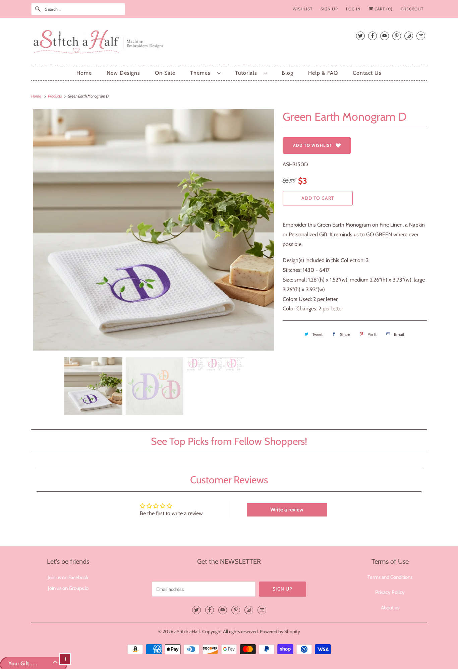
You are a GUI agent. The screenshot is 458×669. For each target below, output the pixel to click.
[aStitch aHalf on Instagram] (408, 35)
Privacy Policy (390, 592)
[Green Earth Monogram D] (153, 230)
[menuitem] (205, 73)
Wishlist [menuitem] (302, 8)
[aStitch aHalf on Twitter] (360, 35)
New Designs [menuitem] (123, 73)
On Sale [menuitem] (165, 73)
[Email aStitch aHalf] (420, 35)
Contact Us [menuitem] (367, 73)
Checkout (412, 8)
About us (390, 608)
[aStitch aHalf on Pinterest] (396, 35)
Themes (202, 73)
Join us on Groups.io (68, 588)
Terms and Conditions (389, 577)
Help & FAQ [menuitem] (323, 73)
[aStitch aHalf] (229, 43)
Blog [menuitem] (287, 73)
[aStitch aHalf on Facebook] (372, 35)
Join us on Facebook (68, 577)
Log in (353, 8)
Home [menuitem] (84, 73)
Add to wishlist (312, 145)
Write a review (286, 509)
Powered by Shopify (280, 631)
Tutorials (248, 73)
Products (55, 96)
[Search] (38, 9)
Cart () (383, 8)
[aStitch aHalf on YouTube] (384, 35)
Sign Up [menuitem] (329, 8)
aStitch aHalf (187, 631)
